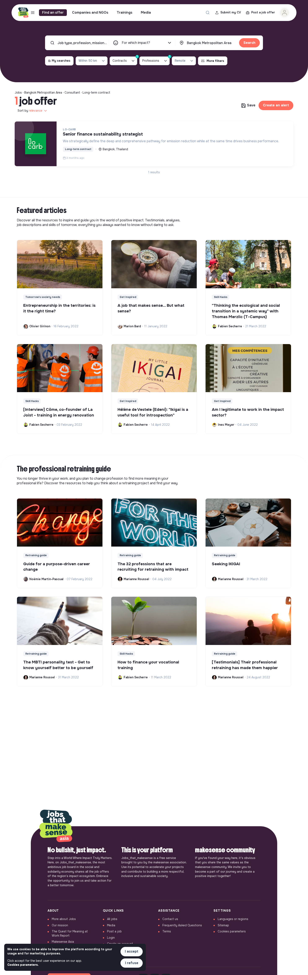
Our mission (60, 925)
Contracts (125, 59)
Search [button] (249, 42)
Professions (156, 59)
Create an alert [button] (276, 105)
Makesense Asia (63, 942)
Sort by (30, 110)
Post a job (114, 931)
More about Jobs (64, 919)
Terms (166, 931)
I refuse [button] (131, 963)
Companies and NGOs (90, 12)
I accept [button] (131, 951)
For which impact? (136, 42)
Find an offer (53, 12)
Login (111, 938)
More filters (215, 61)
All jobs (112, 919)
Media (146, 12)
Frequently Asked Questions (182, 925)
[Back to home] (56, 826)
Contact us (170, 919)
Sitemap (223, 925)
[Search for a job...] (207, 12)
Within (88, 61)
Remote (180, 61)
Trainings (124, 12)
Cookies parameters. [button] (23, 965)
